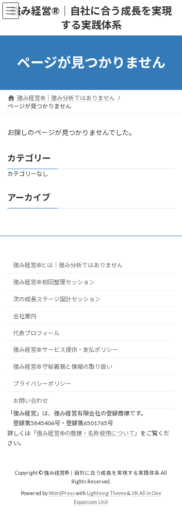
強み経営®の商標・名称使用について (85, 433)
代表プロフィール (36, 333)
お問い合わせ (30, 400)
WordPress (62, 493)
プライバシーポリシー (42, 383)
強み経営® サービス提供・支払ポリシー (65, 349)
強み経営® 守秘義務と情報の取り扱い (62, 366)
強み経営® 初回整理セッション (54, 282)
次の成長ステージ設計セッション (56, 299)
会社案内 (24, 316)
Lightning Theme (106, 493)
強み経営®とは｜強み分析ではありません (68, 265)
